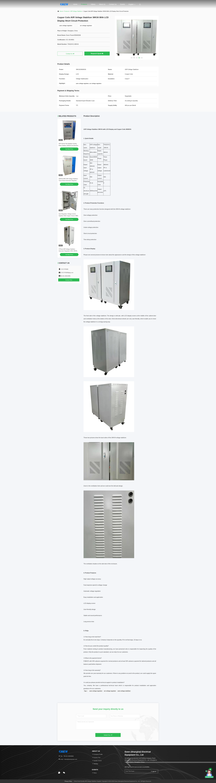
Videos (93, 4)
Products (84, 4)
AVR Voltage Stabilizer (76, 11)
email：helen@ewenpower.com (68, 759)
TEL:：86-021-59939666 (67, 756)
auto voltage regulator (95, 691)
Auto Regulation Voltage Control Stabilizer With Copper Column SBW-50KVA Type (68, 215)
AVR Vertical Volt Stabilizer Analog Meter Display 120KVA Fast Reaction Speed (68, 145)
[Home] (64, 4)
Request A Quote (96, 53)
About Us (102, 4)
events (122, 4)
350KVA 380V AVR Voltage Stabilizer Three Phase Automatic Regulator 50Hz (68, 180)
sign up (154, 771)
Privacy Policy (68, 781)
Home (75, 4)
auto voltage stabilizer (124, 691)
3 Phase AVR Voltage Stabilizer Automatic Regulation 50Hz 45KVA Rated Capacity (68, 250)
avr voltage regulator (110, 691)
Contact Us (113, 4)
